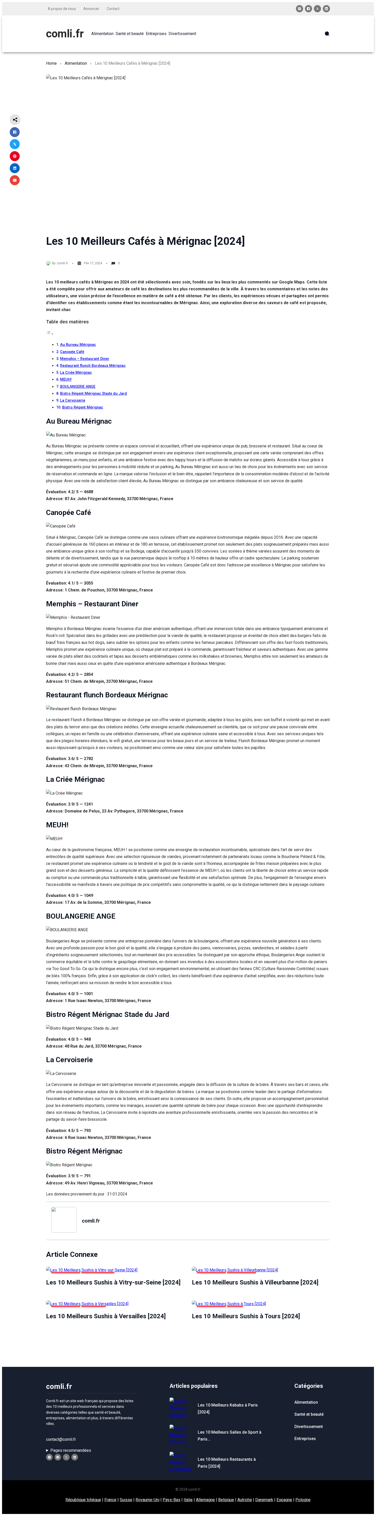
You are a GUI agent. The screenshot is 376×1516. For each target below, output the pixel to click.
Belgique (226, 1499)
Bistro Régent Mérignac (82, 407)
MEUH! (66, 379)
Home (51, 63)
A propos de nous (62, 9)
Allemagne (205, 1499)
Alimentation (76, 63)
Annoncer (91, 9)
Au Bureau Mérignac (78, 345)
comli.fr (65, 33)
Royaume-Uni (147, 1499)
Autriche (244, 1499)
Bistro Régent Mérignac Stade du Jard (93, 393)
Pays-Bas (171, 1499)
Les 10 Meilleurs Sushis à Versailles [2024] (106, 1316)
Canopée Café (72, 352)
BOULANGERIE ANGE (77, 387)
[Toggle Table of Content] (50, 333)
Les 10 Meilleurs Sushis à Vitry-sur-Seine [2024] (113, 1282)
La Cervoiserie (72, 400)
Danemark (264, 1499)
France (110, 1499)
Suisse (126, 1499)
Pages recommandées (70, 1450)
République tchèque (83, 1499)
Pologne (303, 1499)
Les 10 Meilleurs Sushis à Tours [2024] (246, 1316)
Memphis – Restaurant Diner (84, 359)
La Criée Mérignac (76, 372)
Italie (188, 1499)
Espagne (284, 1499)
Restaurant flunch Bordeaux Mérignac (93, 366)
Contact (113, 9)
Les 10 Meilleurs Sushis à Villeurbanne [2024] (255, 1282)
